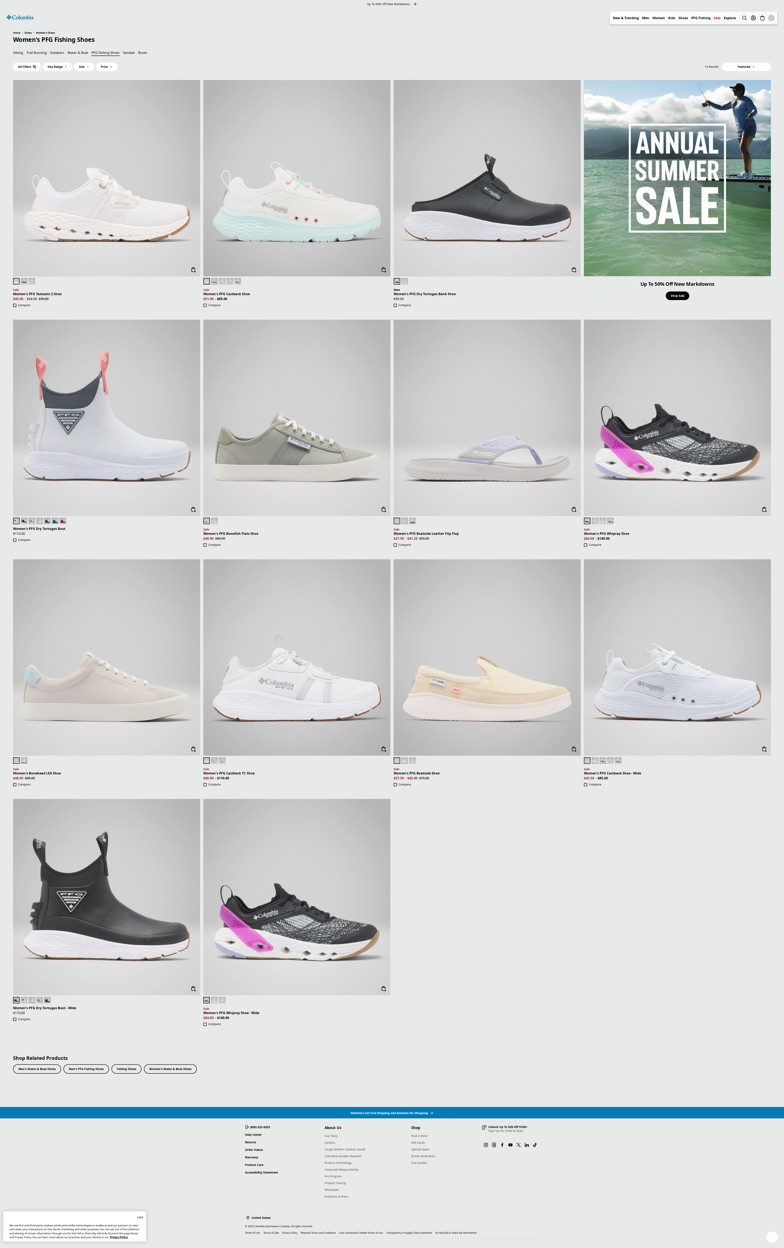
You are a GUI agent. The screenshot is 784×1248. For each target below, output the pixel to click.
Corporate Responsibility (341, 1169)
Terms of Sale (271, 1233)
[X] (518, 1145)
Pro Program (333, 1176)
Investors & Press (336, 1196)
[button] (504, 1129)
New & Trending (635, 18)
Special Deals (420, 1149)
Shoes (692, 18)
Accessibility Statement (261, 1172)
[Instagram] (486, 1145)
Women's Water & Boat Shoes (170, 1069)
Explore (739, 18)
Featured (744, 67)
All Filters (24, 67)
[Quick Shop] (193, 270)
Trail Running (36, 53)
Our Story (331, 1136)
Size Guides (419, 1163)
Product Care (254, 1165)
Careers (330, 1143)
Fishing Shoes (126, 1069)
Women (668, 18)
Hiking (18, 53)
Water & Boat (78, 53)
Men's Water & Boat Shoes (37, 1069)
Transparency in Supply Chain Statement (409, 1233)
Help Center (253, 1135)
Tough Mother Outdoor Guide (345, 1149)
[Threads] (494, 1145)
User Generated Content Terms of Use (361, 1233)
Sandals (129, 53)
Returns (250, 1142)
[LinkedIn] (527, 1145)
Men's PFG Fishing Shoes (86, 1069)
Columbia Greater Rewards (343, 1156)
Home (16, 32)
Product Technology (338, 1163)
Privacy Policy (289, 1233)
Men (654, 18)
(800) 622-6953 (260, 1127)
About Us (333, 1127)
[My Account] (762, 17)
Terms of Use (252, 1233)
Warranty (251, 1157)
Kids (680, 18)
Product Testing (335, 1183)
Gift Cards (418, 1143)
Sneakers (57, 53)
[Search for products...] (753, 17)
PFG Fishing (709, 18)
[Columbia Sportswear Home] (20, 17)
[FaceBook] (502, 1145)
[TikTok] (535, 1145)
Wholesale (332, 1190)
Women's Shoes (45, 32)
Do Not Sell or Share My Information (456, 1233)
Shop (415, 1127)
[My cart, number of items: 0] (771, 17)
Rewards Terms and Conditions (318, 1233)
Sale (726, 18)
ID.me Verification (423, 1156)
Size (82, 67)
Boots (142, 53)
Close (140, 1216)
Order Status (254, 1150)
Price (104, 67)
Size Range (55, 67)
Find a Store (419, 1136)
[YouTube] (510, 1145)
